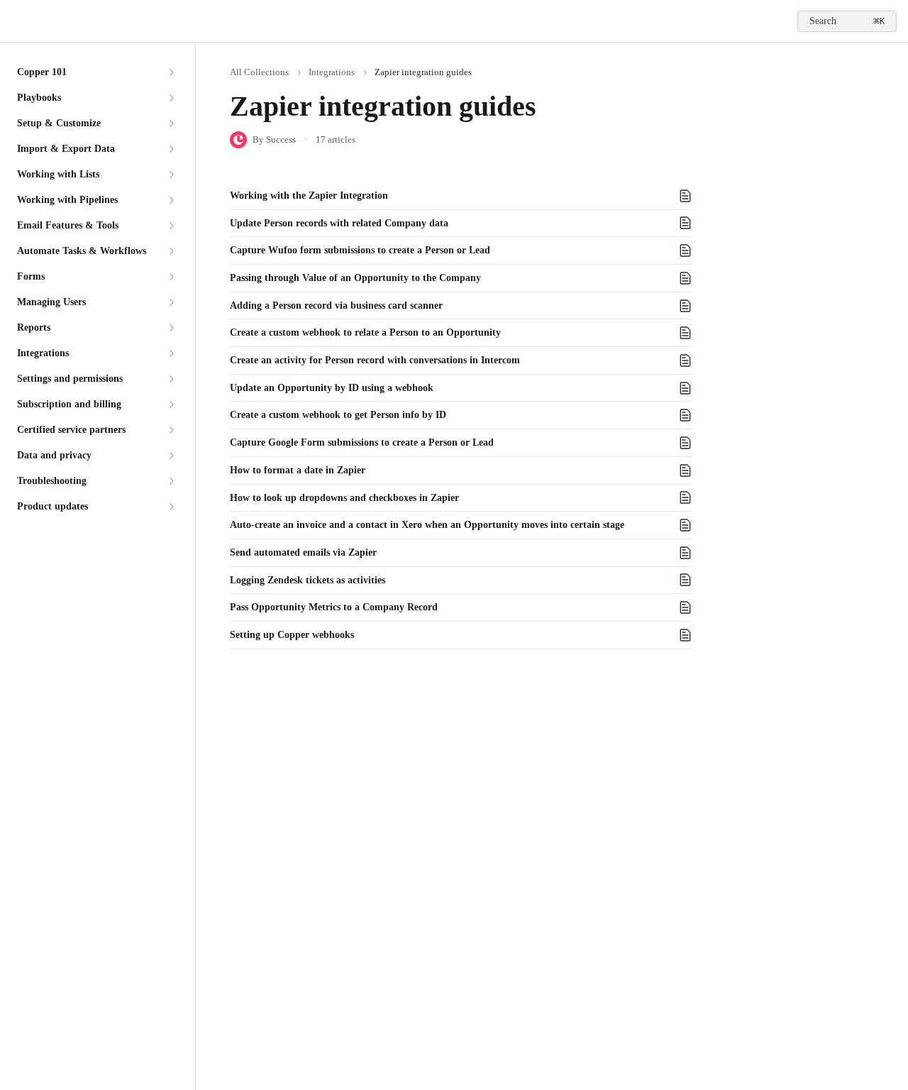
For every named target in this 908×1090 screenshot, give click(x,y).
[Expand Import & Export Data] (171, 149)
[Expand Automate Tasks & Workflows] (171, 251)
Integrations (332, 72)
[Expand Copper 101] (171, 72)
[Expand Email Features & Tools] (171, 226)
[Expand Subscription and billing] (171, 404)
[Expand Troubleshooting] (171, 481)
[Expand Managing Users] (171, 302)
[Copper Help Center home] (14, 21)
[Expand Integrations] (171, 353)
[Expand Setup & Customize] (171, 123)
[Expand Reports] (171, 328)
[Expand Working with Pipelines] (171, 200)
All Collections (259, 72)
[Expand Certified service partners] (171, 430)
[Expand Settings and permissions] (171, 379)
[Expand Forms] (171, 277)
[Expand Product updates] (171, 507)
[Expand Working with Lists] (171, 175)
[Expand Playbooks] (171, 98)
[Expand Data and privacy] (171, 456)
